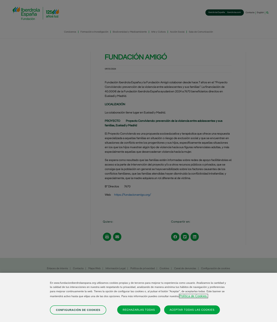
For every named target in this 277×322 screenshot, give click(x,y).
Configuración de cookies (78, 309)
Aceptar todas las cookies (192, 309)
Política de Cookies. (193, 296)
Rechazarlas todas (139, 309)
